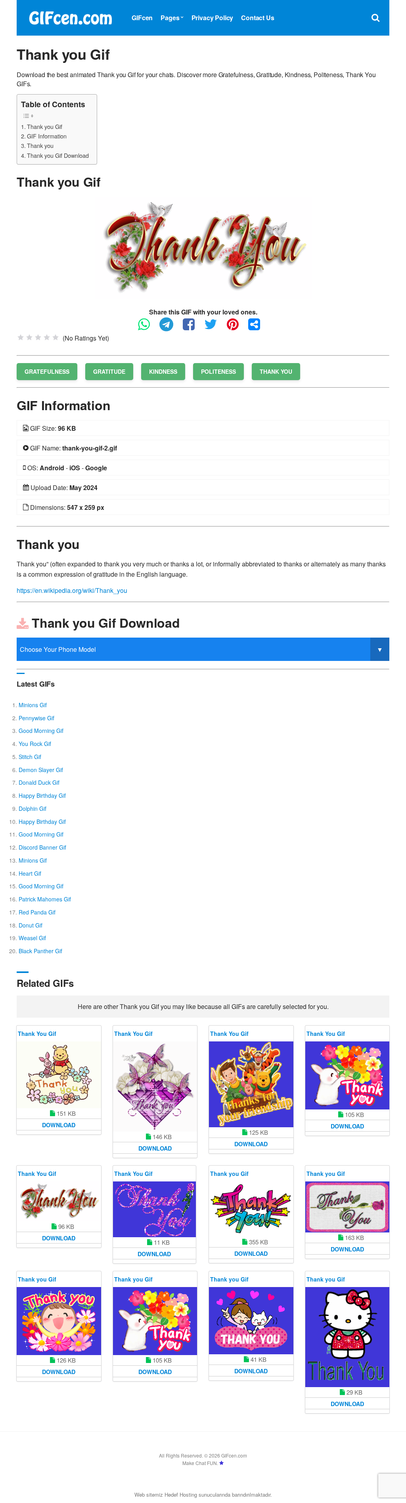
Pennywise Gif (36, 718)
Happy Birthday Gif (42, 795)
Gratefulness (47, 371)
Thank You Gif (37, 1033)
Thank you (40, 145)
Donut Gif (30, 925)
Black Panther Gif (40, 951)
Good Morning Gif (41, 730)
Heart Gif (30, 873)
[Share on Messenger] (258, 327)
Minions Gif (33, 705)
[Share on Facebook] (193, 327)
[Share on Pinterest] (237, 327)
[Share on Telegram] (170, 327)
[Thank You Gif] (59, 1074)
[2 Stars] (29, 337)
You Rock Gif (35, 744)
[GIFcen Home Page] (70, 16)
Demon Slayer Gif (41, 770)
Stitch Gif (30, 757)
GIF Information (47, 136)
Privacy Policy (213, 17)
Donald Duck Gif (39, 782)
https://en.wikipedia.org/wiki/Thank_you (72, 590)
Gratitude (109, 371)
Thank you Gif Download (58, 155)
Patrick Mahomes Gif (45, 899)
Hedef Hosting (181, 1494)
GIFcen (142, 17)
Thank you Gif (44, 126)
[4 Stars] (47, 337)
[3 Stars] (38, 337)
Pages (170, 17)
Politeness (218, 371)
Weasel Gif (32, 938)
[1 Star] (21, 337)
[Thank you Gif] (203, 247)
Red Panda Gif (37, 912)
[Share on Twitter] (214, 327)
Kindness (163, 371)
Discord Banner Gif (42, 847)
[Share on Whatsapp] (148, 327)
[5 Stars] (55, 337)
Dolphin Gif (32, 808)
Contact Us (257, 17)
